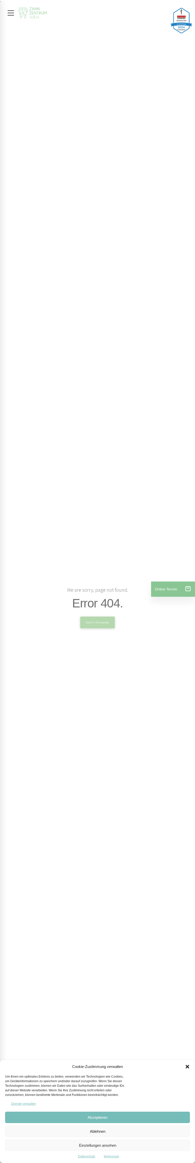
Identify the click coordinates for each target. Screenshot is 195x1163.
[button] (187, 1066)
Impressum (111, 1156)
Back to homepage (97, 622)
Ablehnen (97, 1131)
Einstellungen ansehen (97, 1145)
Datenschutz (86, 1156)
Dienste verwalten (23, 1104)
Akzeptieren (97, 1117)
